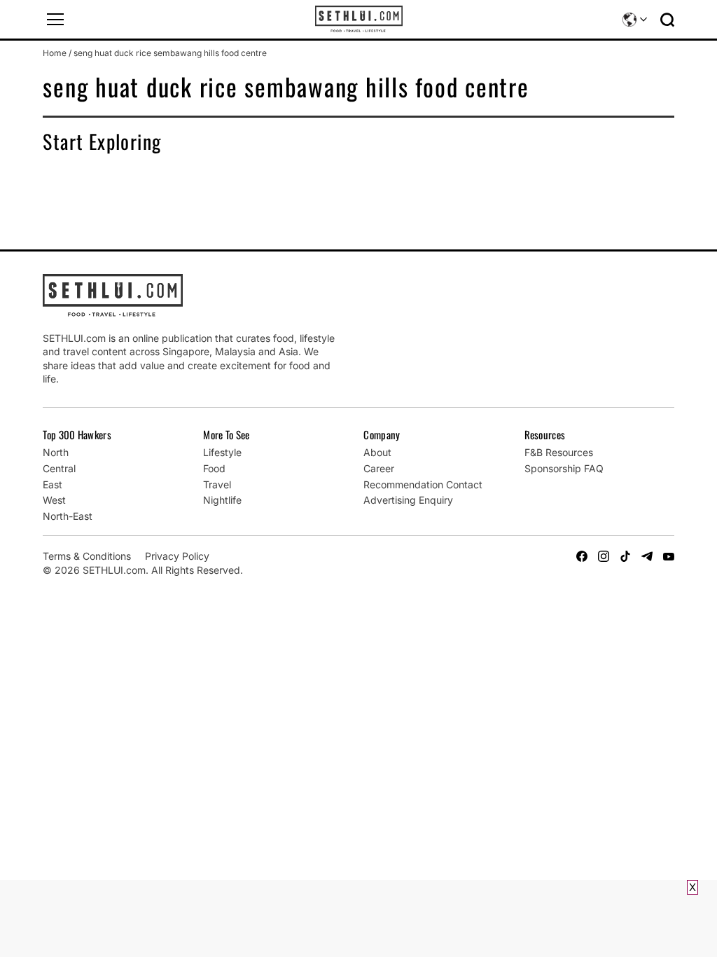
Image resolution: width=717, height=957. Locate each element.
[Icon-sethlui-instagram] (603, 556)
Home (55, 53)
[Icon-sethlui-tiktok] (625, 556)
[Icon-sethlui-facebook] (581, 556)
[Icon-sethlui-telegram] (647, 556)
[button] (55, 19)
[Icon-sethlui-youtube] (668, 556)
